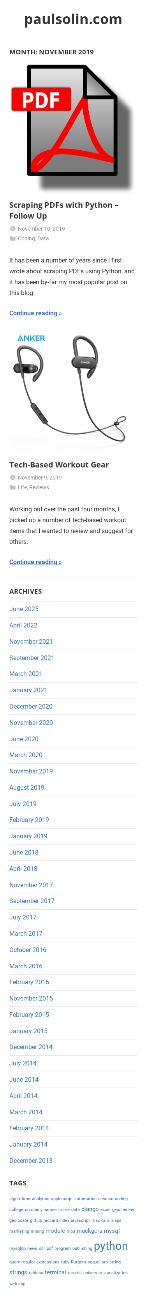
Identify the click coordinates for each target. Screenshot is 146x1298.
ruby (65, 1262)
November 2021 (31, 641)
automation (85, 1198)
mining (37, 1231)
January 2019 (28, 836)
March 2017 (25, 933)
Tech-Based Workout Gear (59, 464)
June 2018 (24, 852)
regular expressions (40, 1262)
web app (17, 1283)
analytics (40, 1198)
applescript (62, 1198)
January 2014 (28, 1144)
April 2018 (23, 868)
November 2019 (31, 771)
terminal (55, 1272)
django (90, 1209)
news (32, 1248)
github (36, 1220)
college (16, 1209)
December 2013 (31, 1160)
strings (18, 1272)
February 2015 (29, 1014)
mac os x (100, 1220)
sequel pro (98, 1262)
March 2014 (25, 1112)
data (75, 1209)
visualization (116, 1272)
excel (105, 1209)
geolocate (18, 1220)
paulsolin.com (73, 18)
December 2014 (31, 1047)
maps (116, 1220)
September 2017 (32, 901)
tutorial (75, 1272)
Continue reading (33, 313)
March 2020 (25, 755)
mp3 (71, 1231)
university (92, 1272)
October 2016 (27, 950)
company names (41, 1209)
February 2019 (29, 820)
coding (121, 1198)
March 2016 (25, 966)
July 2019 (23, 804)
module (55, 1230)
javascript (80, 1220)
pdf (50, 1248)
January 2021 (28, 690)
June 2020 (24, 739)
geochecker (123, 1209)
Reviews (39, 487)
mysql (112, 1230)
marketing (19, 1231)
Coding (26, 238)
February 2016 (29, 982)
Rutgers (78, 1262)
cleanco (105, 1198)
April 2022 (23, 625)
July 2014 (23, 1063)
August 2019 (26, 787)
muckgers (89, 1230)
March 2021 (25, 674)
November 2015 (31, 998)
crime (64, 1209)
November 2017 (31, 885)
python (111, 1246)
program (63, 1248)
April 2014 (23, 1096)
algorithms (19, 1198)
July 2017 (23, 917)
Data (43, 238)
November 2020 (31, 722)
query (14, 1262)
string (115, 1262)
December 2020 (31, 706)
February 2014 (29, 1128)
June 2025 (24, 609)
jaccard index (56, 1220)
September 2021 (32, 658)
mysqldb (17, 1248)
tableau (36, 1272)
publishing (82, 1248)
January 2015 (28, 1031)
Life (22, 487)
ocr (42, 1248)
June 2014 (24, 1079)
